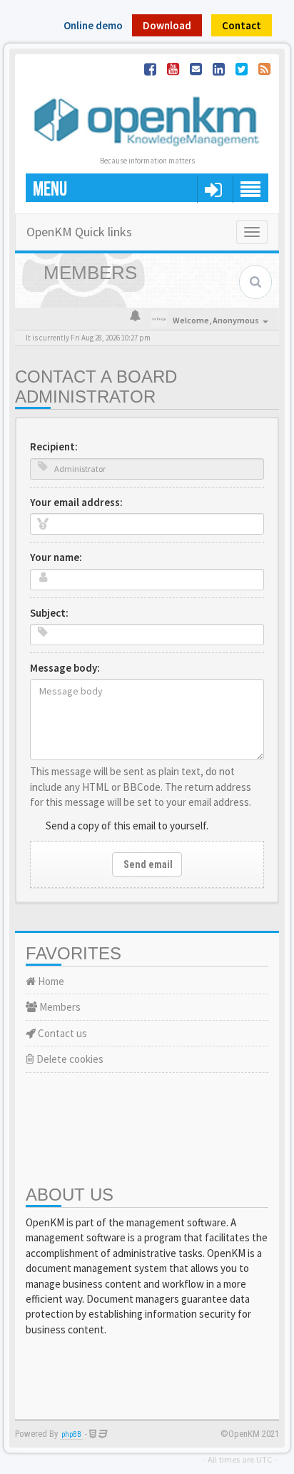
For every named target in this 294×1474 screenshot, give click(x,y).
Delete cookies (68, 1059)
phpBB (71, 1434)
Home (50, 981)
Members (59, 1007)
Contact (241, 25)
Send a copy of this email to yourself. (127, 825)
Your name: (56, 557)
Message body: (65, 668)
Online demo (93, 25)
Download (167, 25)
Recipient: (54, 446)
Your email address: (76, 502)
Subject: (49, 613)
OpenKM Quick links (79, 231)
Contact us (61, 1033)
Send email (147, 864)
